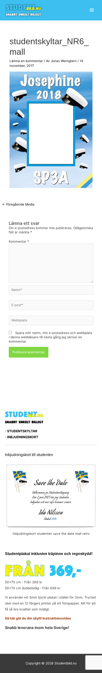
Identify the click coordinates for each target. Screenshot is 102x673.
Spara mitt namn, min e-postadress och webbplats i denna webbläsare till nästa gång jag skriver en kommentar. (50, 337)
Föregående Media (18, 204)
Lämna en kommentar (26, 61)
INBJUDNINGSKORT (22, 437)
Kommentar (19, 241)
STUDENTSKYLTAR (22, 431)
